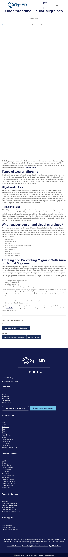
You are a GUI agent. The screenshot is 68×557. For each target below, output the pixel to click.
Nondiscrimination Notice (40, 546)
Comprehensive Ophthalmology (14, 337)
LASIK (4, 461)
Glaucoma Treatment (8, 479)
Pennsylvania (6, 400)
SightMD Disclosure (55, 546)
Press (3, 429)
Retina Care (5, 477)
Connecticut (5, 396)
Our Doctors (5, 427)
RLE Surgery (5, 473)
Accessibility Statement (14, 546)
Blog (3, 431)
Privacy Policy (26, 546)
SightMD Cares (6, 435)
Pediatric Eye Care (7, 467)
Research (4, 433)
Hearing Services (7, 525)
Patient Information (7, 439)
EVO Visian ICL (6, 469)
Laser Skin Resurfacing (9, 509)
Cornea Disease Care (8, 475)
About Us (4, 425)
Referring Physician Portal (9, 447)
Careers (4, 437)
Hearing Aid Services (8, 527)
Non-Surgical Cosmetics (9, 505)
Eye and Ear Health (10, 328)
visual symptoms (30, 167)
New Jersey (5, 398)
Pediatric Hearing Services (10, 529)
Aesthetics (5, 501)
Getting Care (24, 328)
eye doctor (9, 308)
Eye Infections (6, 487)
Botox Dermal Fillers (8, 507)
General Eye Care (34, 337)
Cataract (4, 463)
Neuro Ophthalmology (8, 483)
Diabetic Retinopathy (8, 481)
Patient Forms (6, 441)
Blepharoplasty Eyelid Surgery (11, 511)
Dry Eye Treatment (7, 485)
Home (3, 423)
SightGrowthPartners (9, 539)
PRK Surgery (5, 471)
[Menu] (57, 5)
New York (5, 394)
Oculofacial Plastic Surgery (10, 503)
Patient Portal (6, 445)
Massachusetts (6, 402)
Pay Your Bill (5, 443)
